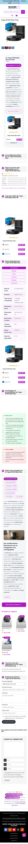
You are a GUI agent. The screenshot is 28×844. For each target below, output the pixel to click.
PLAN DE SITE (14, 840)
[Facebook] (6, 830)
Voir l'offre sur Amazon (14, 605)
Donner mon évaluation (19, 188)
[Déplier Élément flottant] (24, 835)
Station (14, 274)
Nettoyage (14, 271)
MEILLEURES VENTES (14, 838)
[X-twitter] (18, 830)
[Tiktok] (22, 830)
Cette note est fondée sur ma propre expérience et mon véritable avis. (15, 717)
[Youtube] (14, 830)
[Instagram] (10, 830)
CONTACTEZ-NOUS (14, 815)
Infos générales (14, 267)
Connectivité (14, 283)
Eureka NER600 (20, 629)
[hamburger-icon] (12, 16)
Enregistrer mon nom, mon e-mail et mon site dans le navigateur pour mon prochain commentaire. (14, 775)
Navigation (14, 280)
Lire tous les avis (6, 188)
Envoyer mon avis (9, 722)
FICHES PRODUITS (14, 833)
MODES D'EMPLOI (14, 835)
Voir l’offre (16, 3)
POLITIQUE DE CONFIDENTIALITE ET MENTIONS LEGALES (14, 813)
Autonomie (14, 277)
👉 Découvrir (6, 632)
